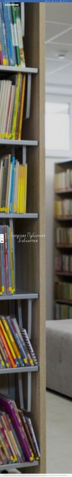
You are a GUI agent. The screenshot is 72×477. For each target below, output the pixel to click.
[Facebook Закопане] (2, 235)
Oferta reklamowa (58, 4)
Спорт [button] (51, 4)
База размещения (15, 1)
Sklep (66, 4)
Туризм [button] (47, 4)
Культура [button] (42, 4)
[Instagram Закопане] (2, 238)
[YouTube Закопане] (2, 241)
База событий (7, 1)
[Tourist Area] (12, 4)
